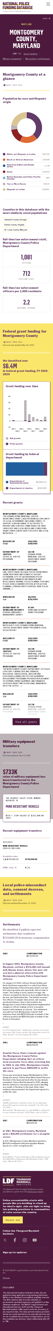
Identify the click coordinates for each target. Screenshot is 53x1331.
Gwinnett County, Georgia (15, 219)
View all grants (26, 721)
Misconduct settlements (37, 58)
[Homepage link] (16, 6)
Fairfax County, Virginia (14, 224)
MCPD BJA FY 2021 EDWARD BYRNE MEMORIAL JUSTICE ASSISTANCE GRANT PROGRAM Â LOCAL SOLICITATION (25, 627)
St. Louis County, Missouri (15, 229)
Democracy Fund (35, 1191)
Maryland (26, 24)
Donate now (13, 1220)
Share (46, 18)
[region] (26, 617)
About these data (14, 85)
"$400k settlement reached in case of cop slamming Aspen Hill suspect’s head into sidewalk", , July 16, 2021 (25, 1105)
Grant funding (30, 54)
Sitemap (6, 1278)
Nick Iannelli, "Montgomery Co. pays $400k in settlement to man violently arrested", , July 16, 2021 (26, 1111)
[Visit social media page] (5, 1240)
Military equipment (12, 58)
